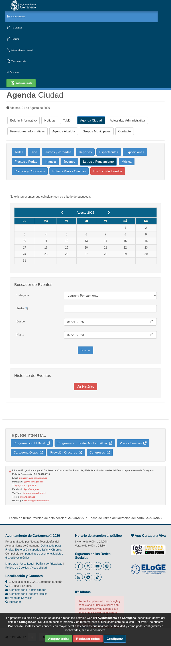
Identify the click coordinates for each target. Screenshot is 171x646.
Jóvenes (69, 161)
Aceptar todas (58, 638)
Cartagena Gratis (27, 452)
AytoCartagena (31, 489)
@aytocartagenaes (33, 481)
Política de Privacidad (49, 563)
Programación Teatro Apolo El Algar (83, 443)
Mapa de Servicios (20, 597)
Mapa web (11, 563)
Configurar (115, 638)
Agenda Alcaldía (63, 131)
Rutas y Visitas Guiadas (69, 171)
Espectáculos (108, 152)
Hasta (20, 334)
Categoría (22, 295)
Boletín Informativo (23, 120)
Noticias (49, 120)
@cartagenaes (27, 497)
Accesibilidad (39, 567)
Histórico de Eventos (107, 171)
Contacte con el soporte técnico (28, 593)
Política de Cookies (17, 567)
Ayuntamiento (18, 16)
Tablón (67, 120)
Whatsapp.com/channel (36, 500)
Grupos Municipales (97, 131)
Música (127, 161)
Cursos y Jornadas (58, 152)
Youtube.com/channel (34, 493)
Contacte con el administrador (27, 589)
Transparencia (18, 61)
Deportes (85, 152)
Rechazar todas (88, 638)
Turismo (15, 39)
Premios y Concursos (30, 171)
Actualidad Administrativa (127, 120)
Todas (19, 152)
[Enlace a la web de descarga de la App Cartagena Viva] (148, 547)
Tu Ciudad (16, 27)
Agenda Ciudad (91, 120)
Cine (34, 152)
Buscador (14, 72)
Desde (20, 321)
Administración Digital (22, 50)
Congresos (98, 452)
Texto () (22, 308)
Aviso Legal (27, 563)
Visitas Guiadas (131, 443)
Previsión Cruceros (64, 452)
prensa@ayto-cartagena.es (33, 478)
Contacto (124, 131)
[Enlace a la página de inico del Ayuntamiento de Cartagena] (23, 5)
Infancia (50, 161)
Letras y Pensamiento (98, 161)
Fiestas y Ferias (26, 161)
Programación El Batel (30, 443)
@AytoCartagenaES (25, 485)
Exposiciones (135, 152)
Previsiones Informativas (27, 131)
